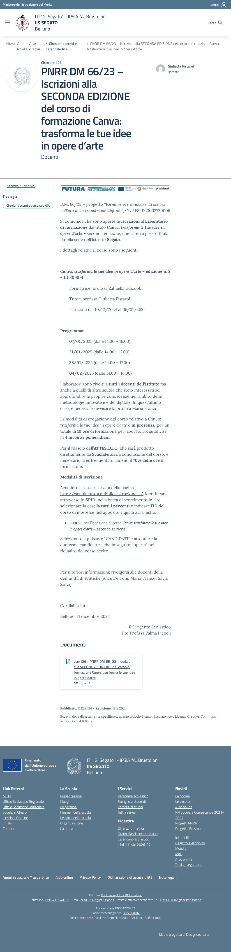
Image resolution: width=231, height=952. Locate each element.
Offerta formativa (131, 828)
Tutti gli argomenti (188, 864)
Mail (178, 853)
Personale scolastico (133, 796)
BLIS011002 (131, 912)
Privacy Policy (90, 877)
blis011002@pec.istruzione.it (181, 899)
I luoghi (65, 801)
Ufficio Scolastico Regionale (23, 801)
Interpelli (182, 837)
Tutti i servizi (127, 812)
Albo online (183, 807)
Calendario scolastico (133, 839)
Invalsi (7, 823)
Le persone (68, 807)
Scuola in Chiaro (15, 812)
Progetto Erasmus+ (189, 828)
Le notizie (182, 796)
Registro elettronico (190, 843)
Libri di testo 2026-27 (134, 844)
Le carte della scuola (75, 817)
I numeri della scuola (75, 812)
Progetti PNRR (186, 823)
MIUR (7, 796)
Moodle (180, 848)
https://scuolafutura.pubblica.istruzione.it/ (101, 493)
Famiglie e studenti (132, 801)
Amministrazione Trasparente (26, 877)
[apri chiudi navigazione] (7, 23)
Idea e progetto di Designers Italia (184, 934)
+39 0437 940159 (56, 899)
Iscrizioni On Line (15, 817)
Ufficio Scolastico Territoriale (23, 807)
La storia (66, 828)
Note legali (167, 877)
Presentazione (71, 796)
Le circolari (183, 801)
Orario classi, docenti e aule (138, 833)
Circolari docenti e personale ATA (28, 205)
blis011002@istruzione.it (97, 899)
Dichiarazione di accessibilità (130, 877)
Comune (9, 828)
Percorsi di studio (130, 807)
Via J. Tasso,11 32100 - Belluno (121, 895)
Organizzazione (71, 823)
